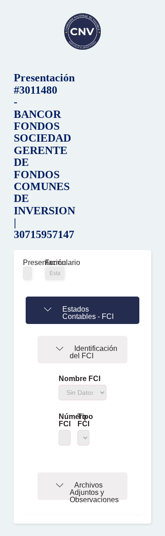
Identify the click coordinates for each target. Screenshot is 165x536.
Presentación (27, 262)
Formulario (55, 262)
